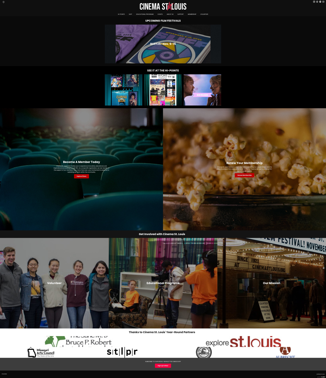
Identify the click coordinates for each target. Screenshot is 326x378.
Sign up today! (163, 366)
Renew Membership (245, 175)
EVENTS (160, 14)
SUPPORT (181, 14)
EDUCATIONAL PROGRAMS (145, 14)
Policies (4, 374)
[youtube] (323, 2)
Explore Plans (81, 176)
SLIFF (130, 14)
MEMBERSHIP (192, 14)
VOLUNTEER (204, 14)
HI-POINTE (121, 14)
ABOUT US (170, 14)
